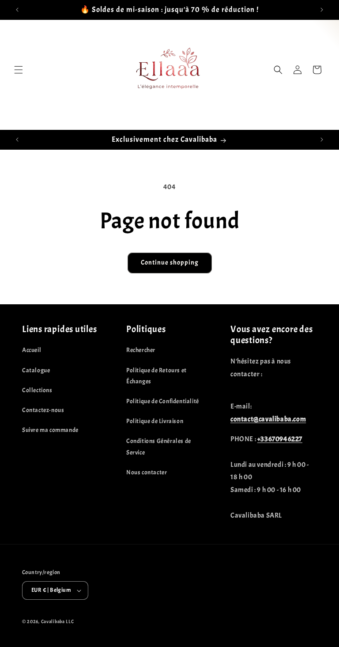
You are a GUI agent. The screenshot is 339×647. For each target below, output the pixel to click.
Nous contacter (146, 472)
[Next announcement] (321, 9)
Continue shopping (170, 262)
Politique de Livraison (154, 421)
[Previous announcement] (17, 9)
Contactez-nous (43, 410)
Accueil (31, 350)
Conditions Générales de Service (158, 446)
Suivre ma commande (50, 430)
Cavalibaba (53, 621)
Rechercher (140, 350)
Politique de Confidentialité (162, 401)
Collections (37, 390)
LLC (70, 621)
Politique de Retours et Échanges (156, 376)
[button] (18, 69)
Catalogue (36, 370)
